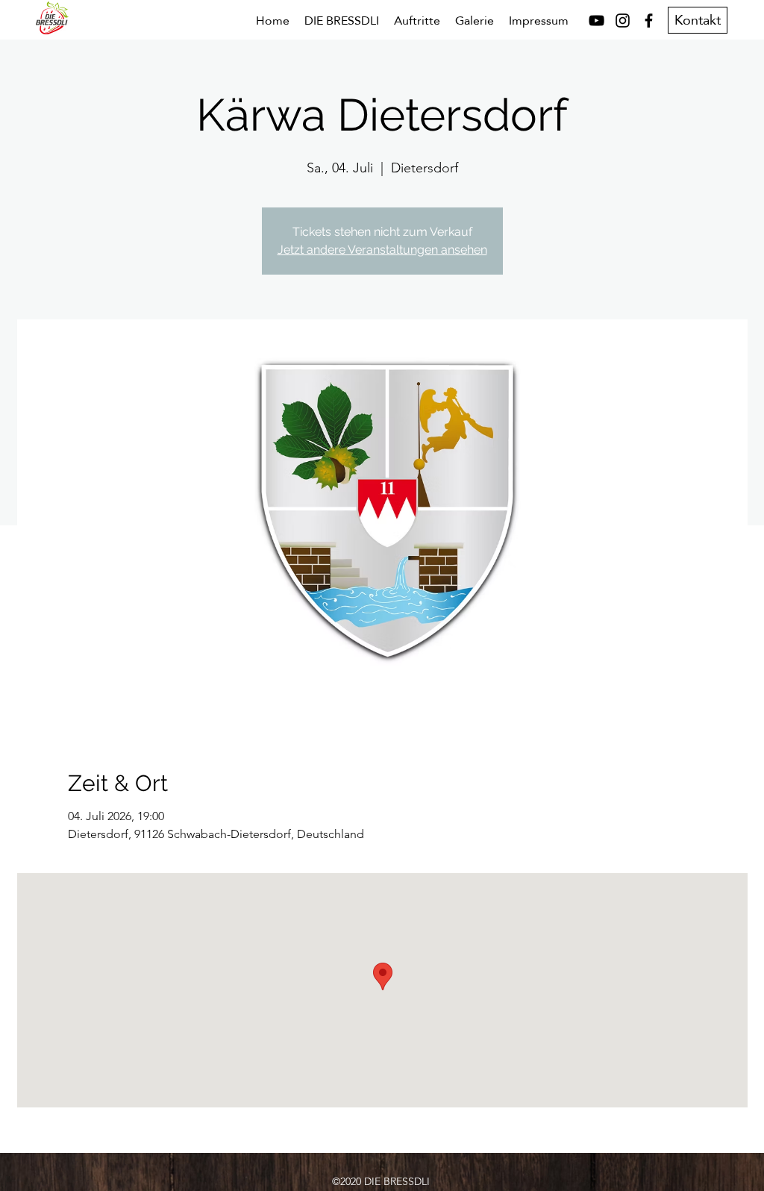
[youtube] (596, 20)
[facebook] (648, 20)
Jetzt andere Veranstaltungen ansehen (382, 250)
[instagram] (622, 20)
